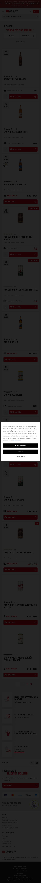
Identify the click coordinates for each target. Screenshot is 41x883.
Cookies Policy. (17, 440)
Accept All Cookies (20, 445)
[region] (20, 441)
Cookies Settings (20, 456)
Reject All (20, 451)
